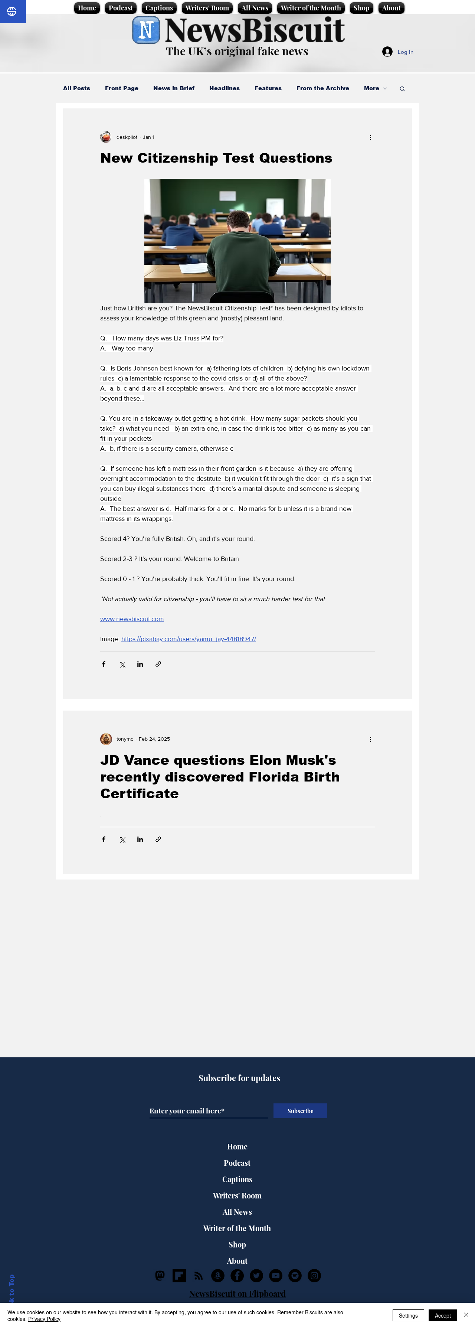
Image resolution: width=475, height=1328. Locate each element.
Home (237, 1146)
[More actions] (370, 137)
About (237, 1261)
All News (237, 1212)
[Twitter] (256, 1275)
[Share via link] (158, 664)
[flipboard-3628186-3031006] (179, 1275)
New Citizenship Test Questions (216, 158)
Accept (443, 1315)
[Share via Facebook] (103, 664)
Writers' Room (237, 1195)
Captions (237, 1179)
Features (268, 88)
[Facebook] (237, 1275)
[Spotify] (295, 1275)
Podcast (237, 1163)
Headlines (224, 88)
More (371, 88)
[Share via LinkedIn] (140, 664)
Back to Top (11, 1295)
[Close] (466, 1315)
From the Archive (323, 88)
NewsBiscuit (254, 28)
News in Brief (173, 88)
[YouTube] (275, 1275)
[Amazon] (218, 1275)
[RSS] (198, 1275)
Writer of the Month (237, 1228)
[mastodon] (160, 1275)
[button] (402, 89)
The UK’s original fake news (237, 50)
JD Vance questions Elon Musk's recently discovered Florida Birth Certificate (220, 777)
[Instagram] (314, 1275)
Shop (237, 1244)
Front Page (121, 88)
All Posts (76, 88)
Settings (408, 1315)
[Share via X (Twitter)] (121, 664)
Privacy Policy (44, 1318)
